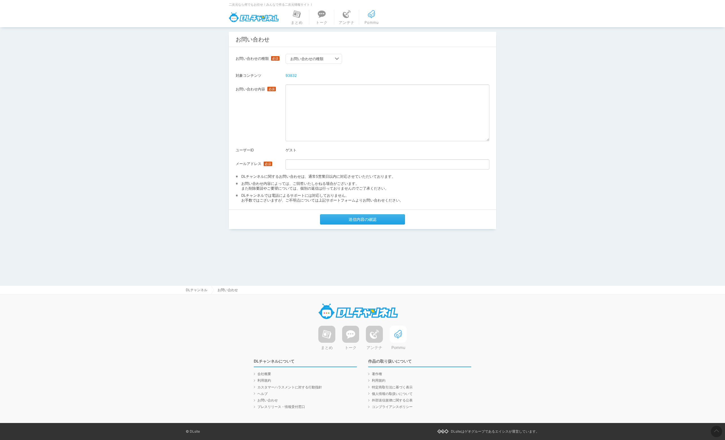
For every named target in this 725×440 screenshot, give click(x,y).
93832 (291, 75)
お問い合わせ (267, 400)
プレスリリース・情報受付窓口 (281, 407)
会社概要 (264, 374)
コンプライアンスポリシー (392, 407)
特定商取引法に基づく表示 (392, 387)
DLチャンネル (254, 17)
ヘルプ (262, 394)
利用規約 (264, 380)
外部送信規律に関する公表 (392, 400)
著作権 (377, 374)
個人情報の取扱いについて (392, 394)
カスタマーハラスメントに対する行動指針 (289, 387)
